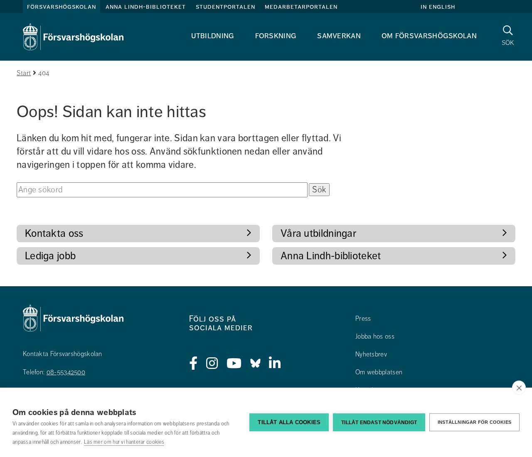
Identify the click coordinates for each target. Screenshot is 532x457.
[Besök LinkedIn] (275, 363)
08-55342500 (66, 372)
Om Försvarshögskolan (429, 35)
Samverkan (339, 35)
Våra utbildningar (318, 233)
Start (24, 73)
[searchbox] (162, 189)
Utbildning (212, 35)
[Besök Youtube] (234, 363)
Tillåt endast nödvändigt (379, 422)
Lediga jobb (50, 255)
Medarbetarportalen (301, 6)
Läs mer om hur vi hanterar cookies (124, 442)
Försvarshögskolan (61, 6)
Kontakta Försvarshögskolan (62, 354)
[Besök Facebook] (193, 363)
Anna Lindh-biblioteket (146, 6)
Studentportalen (225, 6)
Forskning (276, 35)
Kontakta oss (54, 233)
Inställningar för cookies (474, 422)
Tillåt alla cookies (289, 422)
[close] (519, 388)
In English (438, 6)
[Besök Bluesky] (255, 363)
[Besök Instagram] (212, 363)
